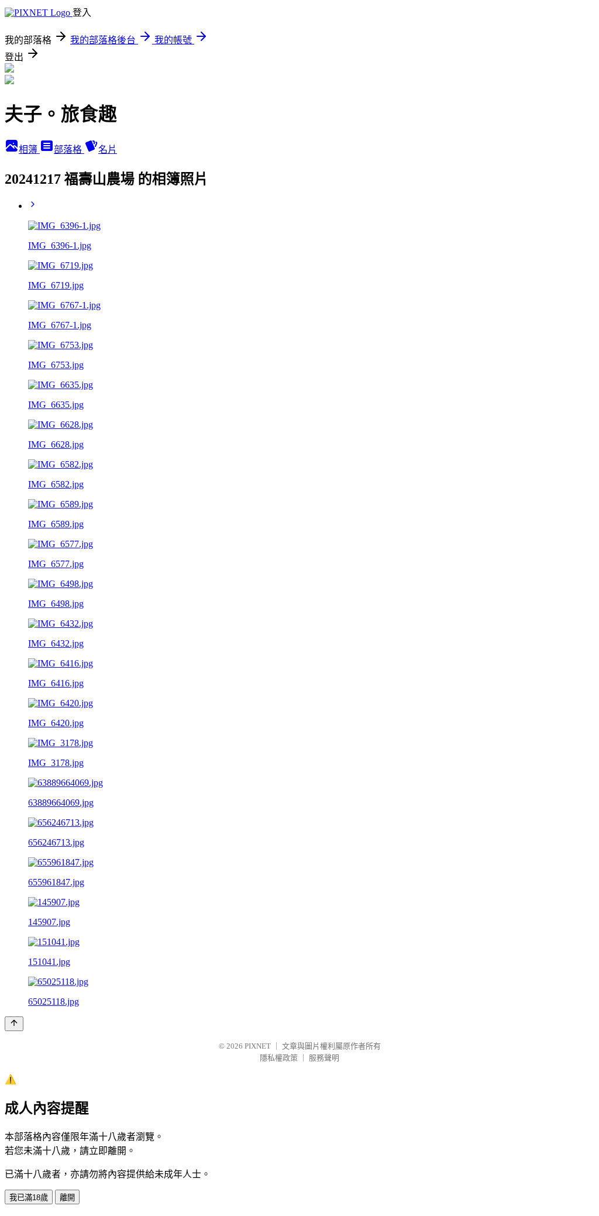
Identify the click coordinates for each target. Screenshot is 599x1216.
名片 (107, 149)
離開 (67, 1197)
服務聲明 (324, 1057)
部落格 (69, 149)
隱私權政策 (279, 1057)
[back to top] (14, 1023)
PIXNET (258, 1046)
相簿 (29, 149)
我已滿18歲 (28, 1197)
